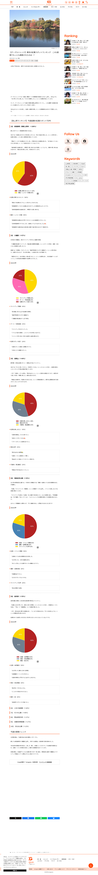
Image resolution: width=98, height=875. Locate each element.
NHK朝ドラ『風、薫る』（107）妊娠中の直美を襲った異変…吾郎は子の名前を (80, 42)
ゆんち (83, 166)
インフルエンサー (35, 7)
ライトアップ (19, 60)
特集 (79, 3)
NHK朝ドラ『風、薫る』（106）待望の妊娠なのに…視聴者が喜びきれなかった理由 (80, 68)
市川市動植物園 (69, 178)
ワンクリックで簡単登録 (45, 762)
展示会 (80, 169)
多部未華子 (75, 163)
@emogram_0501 (69, 2)
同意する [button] (15, 870)
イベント (68, 180)
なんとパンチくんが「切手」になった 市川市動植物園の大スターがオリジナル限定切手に (80, 81)
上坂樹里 (68, 163)
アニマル (70, 7)
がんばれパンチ (69, 175)
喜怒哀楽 (45, 7)
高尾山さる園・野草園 (71, 169)
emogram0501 (73, 2)
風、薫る (68, 166)
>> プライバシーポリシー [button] (10, 867)
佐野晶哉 (75, 180)
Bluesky (54, 818)
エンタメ (62, 7)
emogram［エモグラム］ (49, 3)
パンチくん (78, 175)
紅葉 (37, 60)
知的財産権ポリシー (82, 869)
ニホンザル (75, 166)
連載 (73, 172)
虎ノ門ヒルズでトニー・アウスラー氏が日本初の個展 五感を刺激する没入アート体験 (80, 55)
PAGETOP (91, 866)
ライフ (77, 7)
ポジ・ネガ (54, 7)
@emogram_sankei (66, 2)
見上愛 (83, 163)
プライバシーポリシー (71, 869)
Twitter (16, 818)
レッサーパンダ (84, 180)
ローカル (84, 7)
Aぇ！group (79, 178)
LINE (41, 818)
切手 (86, 175)
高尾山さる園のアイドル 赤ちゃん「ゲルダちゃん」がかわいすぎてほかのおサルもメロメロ (80, 48)
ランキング (83, 3)
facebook (28, 818)
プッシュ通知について (60, 869)
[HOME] (10, 852)
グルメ (67, 172)
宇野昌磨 (80, 172)
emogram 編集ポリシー (39, 869)
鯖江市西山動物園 (70, 183)
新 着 (18, 7)
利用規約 (30, 869)
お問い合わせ (50, 869)
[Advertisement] (35, 81)
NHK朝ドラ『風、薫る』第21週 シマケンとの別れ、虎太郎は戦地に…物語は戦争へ (80, 94)
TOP (12, 7)
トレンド (25, 7)
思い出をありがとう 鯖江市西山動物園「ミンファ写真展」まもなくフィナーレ (80, 101)
